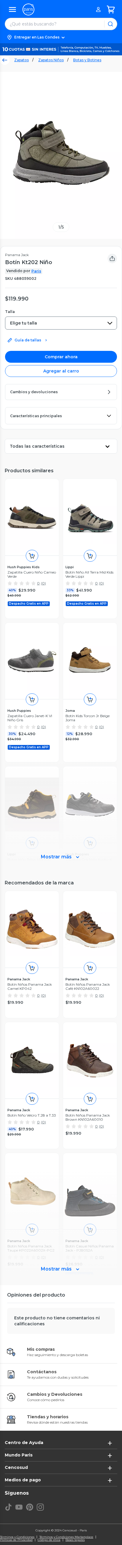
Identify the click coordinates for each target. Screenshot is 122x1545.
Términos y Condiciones (17, 1537)
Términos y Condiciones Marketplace (66, 1537)
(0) (43, 583)
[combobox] (61, 323)
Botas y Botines (87, 60)
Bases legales (75, 1539)
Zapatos (21, 60)
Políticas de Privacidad (16, 1539)
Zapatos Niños (51, 60)
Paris (36, 271)
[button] (61, 37)
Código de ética (49, 1539)
